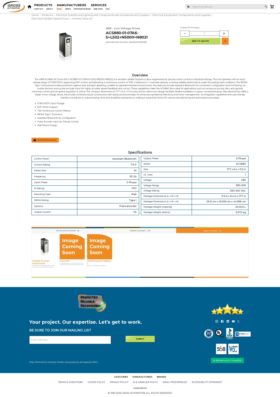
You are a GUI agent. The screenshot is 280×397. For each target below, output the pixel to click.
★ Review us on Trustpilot (227, 360)
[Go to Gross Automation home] (29, 6)
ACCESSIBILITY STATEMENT (207, 382)
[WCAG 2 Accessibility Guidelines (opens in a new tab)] (233, 349)
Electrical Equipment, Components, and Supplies (181, 15)
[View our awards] (92, 303)
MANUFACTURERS (142, 377)
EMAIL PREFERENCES (175, 382)
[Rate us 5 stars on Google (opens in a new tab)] (227, 309)
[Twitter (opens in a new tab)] (238, 322)
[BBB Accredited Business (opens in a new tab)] (229, 334)
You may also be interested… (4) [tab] (67, 230)
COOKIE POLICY (96, 382)
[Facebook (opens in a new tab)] (222, 322)
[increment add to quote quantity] (224, 34)
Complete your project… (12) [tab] (140, 230)
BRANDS (161, 377)
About (49, 9)
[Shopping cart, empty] (272, 6)
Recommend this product (46, 140)
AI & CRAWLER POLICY (145, 382)
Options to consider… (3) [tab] (212, 231)
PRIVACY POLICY (119, 382)
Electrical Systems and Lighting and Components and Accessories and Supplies (102, 15)
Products (43, 5)
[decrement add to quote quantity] (184, 34)
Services (98, 5)
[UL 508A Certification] (219, 334)
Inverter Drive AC (82, 18)
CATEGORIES (121, 377)
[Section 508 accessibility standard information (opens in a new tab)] (221, 349)
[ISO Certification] (208, 334)
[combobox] (226, 7)
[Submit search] (266, 7)
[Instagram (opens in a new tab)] (216, 322)
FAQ (108, 9)
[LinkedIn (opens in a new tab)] (227, 322)
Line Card (98, 9)
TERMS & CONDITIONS (70, 382)
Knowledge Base (82, 9)
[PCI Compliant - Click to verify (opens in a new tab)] (243, 334)
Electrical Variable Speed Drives (50, 18)
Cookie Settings (140, 388)
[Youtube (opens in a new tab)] (233, 322)
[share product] (225, 41)
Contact (38, 9)
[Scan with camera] (188, 6)
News (68, 9)
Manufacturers (71, 5)
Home (35, 15)
